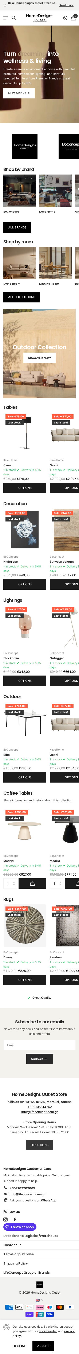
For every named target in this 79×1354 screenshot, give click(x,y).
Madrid (8, 856)
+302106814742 (39, 1102)
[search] (14, 13)
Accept (43, 1346)
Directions (39, 1140)
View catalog (5, 13)
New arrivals (19, 88)
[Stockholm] (24, 622)
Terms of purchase (18, 1250)
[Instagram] (5, 1215)
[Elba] (24, 718)
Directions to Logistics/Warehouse (30, 1231)
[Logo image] (24, 141)
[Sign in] (65, 14)
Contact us (12, 1240)
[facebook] (15, 1215)
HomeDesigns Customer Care (27, 1164)
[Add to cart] (32, 879)
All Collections (21, 292)
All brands (17, 223)
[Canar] (24, 429)
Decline (19, 1346)
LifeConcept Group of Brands (26, 1268)
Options (25, 483)
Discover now (39, 353)
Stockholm (11, 653)
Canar (7, 461)
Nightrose (10, 557)
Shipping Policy (15, 1259)
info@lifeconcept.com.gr (39, 1107)
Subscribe (39, 1054)
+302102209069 (22, 1184)
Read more (66, 3)
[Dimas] (24, 921)
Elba (6, 750)
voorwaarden (48, 1331)
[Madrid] (24, 824)
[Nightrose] (24, 525)
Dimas (7, 953)
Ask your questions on (33, 1196)
